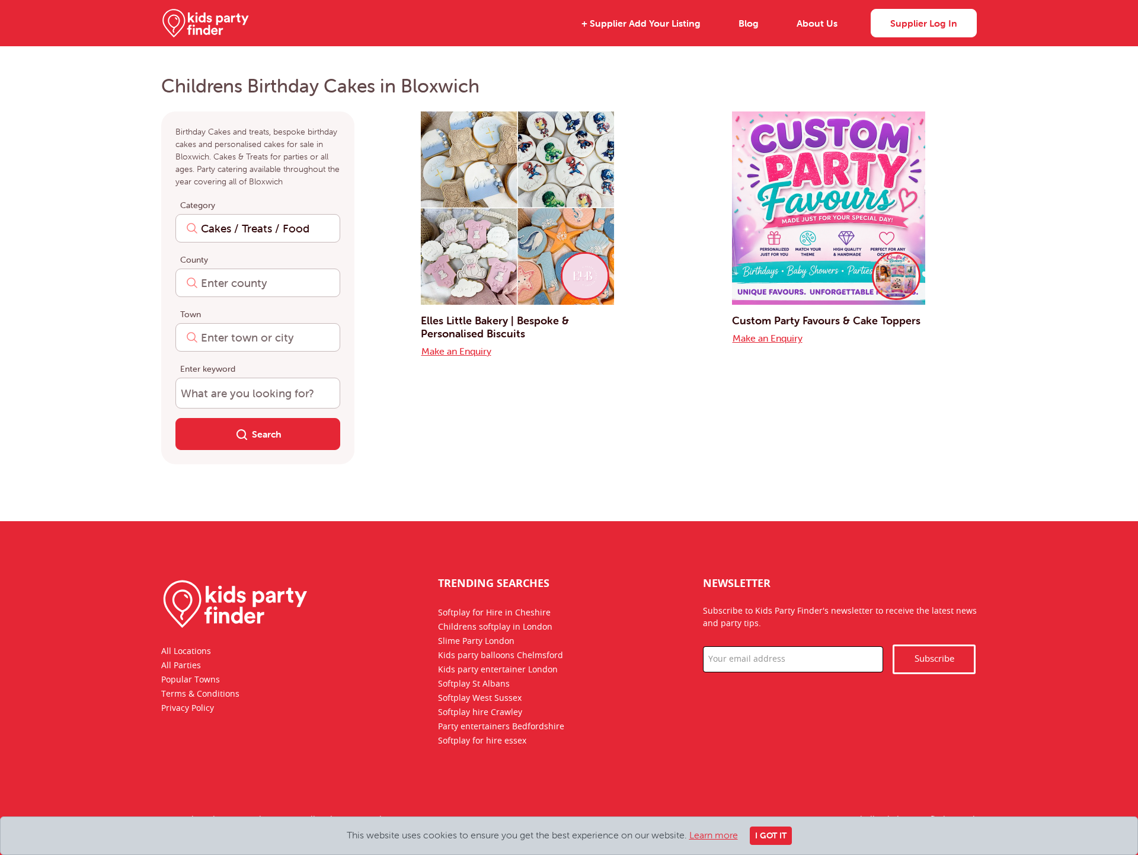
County (194, 259)
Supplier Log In (923, 23)
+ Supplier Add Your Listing (641, 23)
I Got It (771, 835)
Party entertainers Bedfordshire (501, 727)
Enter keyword (207, 368)
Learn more (713, 835)
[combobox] (257, 228)
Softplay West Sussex (480, 698)
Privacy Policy (187, 708)
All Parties (181, 666)
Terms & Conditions (200, 694)
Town (190, 314)
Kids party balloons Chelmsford (500, 656)
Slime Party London (476, 641)
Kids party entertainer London (498, 670)
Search (267, 434)
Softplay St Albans (474, 684)
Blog (749, 23)
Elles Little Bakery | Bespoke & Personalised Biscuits (495, 327)
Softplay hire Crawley (480, 713)
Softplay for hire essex (482, 741)
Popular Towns (190, 680)
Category (197, 205)
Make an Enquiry (456, 351)
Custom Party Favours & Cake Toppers (826, 320)
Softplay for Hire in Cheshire (494, 613)
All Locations (186, 651)
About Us (817, 23)
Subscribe (934, 659)
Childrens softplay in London (495, 627)
